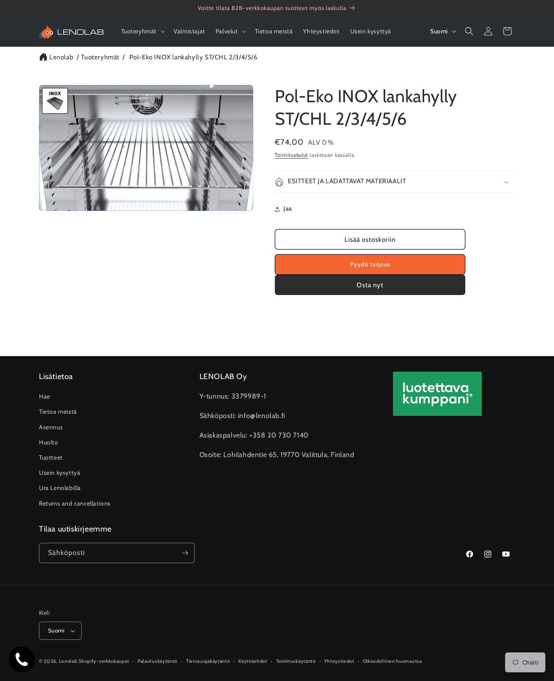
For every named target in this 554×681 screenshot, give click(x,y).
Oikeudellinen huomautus (392, 661)
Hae (44, 396)
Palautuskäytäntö (157, 661)
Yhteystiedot (339, 661)
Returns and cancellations (75, 503)
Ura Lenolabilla (60, 488)
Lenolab (61, 57)
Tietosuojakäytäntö (208, 661)
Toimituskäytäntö (296, 661)
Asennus (51, 427)
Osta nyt (370, 285)
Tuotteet (51, 457)
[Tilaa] (184, 553)
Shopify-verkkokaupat (104, 661)
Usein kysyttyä (59, 473)
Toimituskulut (291, 155)
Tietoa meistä (58, 411)
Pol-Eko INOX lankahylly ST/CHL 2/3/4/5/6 (193, 57)
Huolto (48, 442)
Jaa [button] (287, 209)
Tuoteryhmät (100, 57)
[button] (142, 31)
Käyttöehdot (252, 661)
